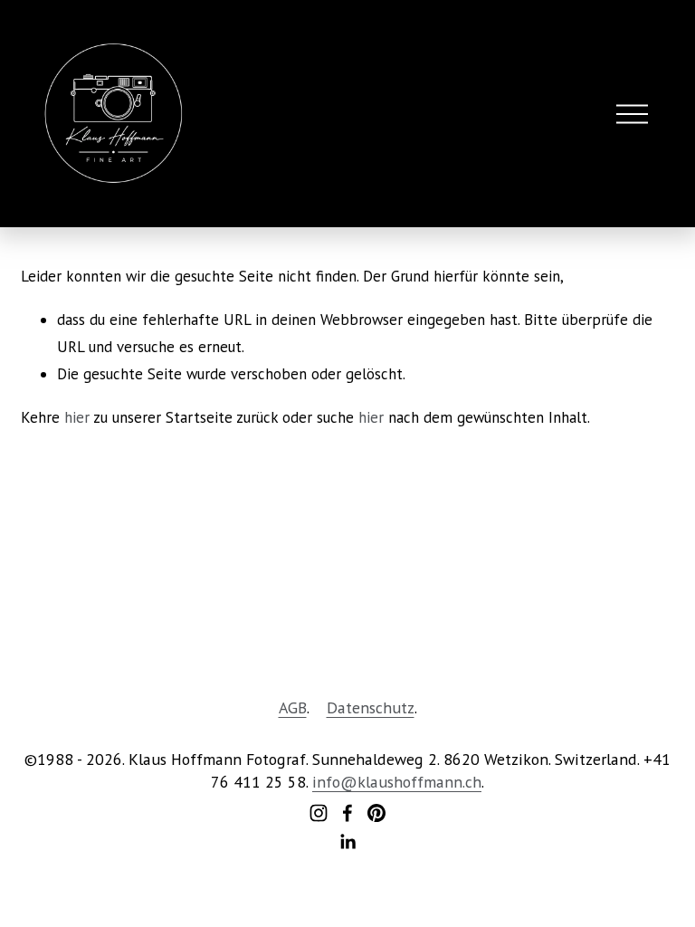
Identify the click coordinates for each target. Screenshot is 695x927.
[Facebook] (347, 813)
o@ (344, 781)
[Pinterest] (376, 813)
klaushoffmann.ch (419, 781)
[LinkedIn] (347, 842)
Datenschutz (370, 707)
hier (77, 417)
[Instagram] (318, 813)
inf (322, 781)
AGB (293, 707)
